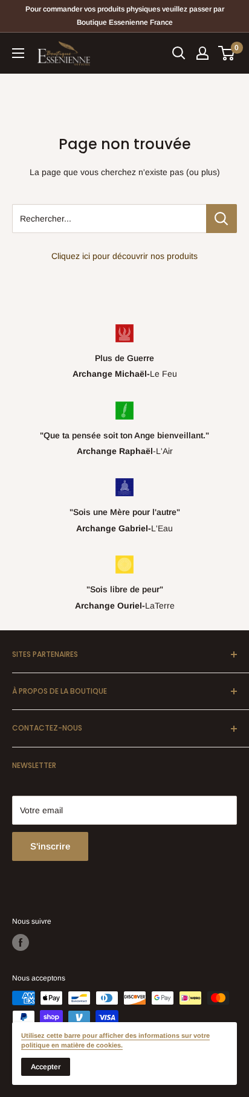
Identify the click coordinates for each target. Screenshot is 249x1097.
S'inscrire (50, 846)
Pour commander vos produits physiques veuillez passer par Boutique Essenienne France (124, 16)
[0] (226, 53)
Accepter (45, 1067)
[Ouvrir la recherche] (179, 53)
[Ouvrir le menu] (18, 53)
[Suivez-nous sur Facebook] (20, 942)
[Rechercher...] (221, 218)
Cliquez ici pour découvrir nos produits (124, 256)
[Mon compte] (202, 53)
